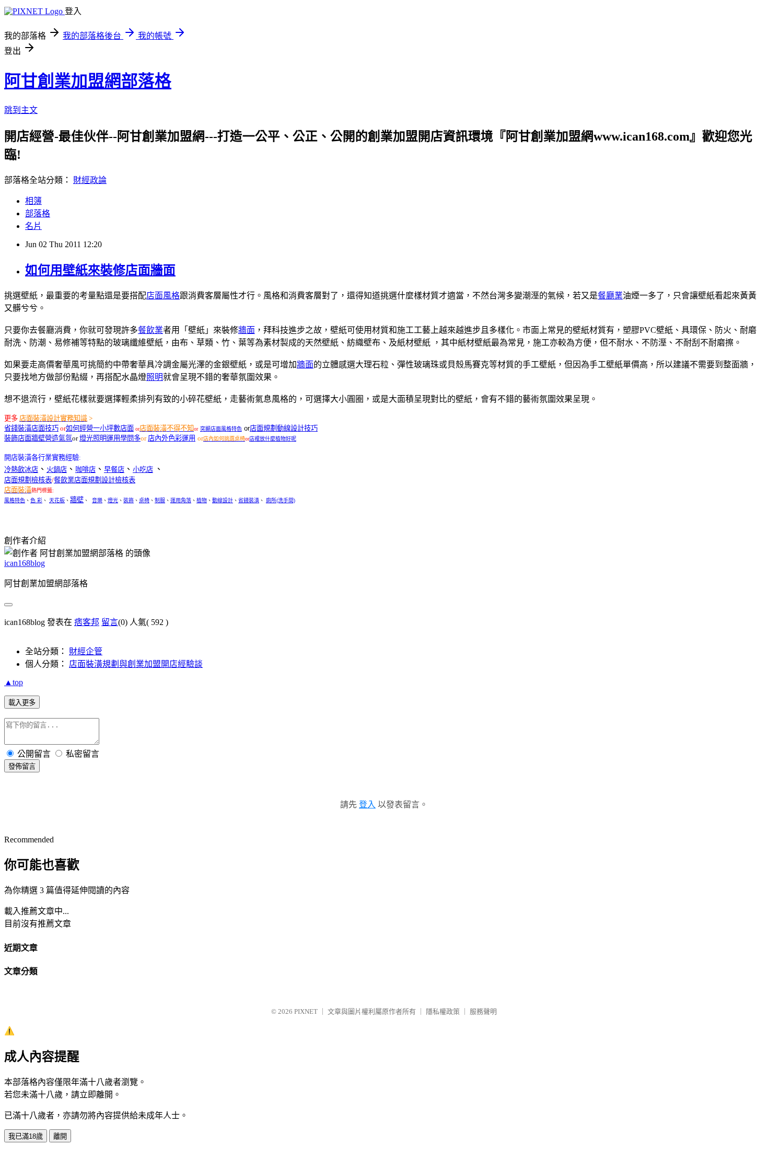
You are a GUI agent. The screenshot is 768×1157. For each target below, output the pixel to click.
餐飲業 (150, 330)
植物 (201, 500)
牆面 (246, 330)
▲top (13, 682)
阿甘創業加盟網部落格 (87, 81)
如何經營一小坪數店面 (100, 428)
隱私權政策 (443, 1011)
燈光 (113, 500)
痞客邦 (86, 622)
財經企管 (85, 651)
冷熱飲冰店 (21, 469)
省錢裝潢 (248, 500)
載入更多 (22, 703)
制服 (160, 500)
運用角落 (180, 500)
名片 (33, 226)
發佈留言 (22, 766)
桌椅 (144, 500)
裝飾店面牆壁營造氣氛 (38, 438)
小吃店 (143, 469)
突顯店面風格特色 (221, 429)
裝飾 (128, 500)
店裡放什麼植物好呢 (272, 439)
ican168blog (24, 563)
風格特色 (14, 500)
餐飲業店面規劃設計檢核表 (94, 480)
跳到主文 (21, 110)
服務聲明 (483, 1011)
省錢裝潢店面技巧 (31, 428)
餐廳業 (610, 295)
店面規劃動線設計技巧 (284, 428)
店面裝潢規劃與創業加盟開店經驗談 (136, 664)
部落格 (37, 213)
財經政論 (90, 180)
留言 (109, 622)
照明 (154, 377)
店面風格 (163, 295)
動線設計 (222, 500)
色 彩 (36, 500)
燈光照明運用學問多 (110, 438)
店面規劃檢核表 (28, 480)
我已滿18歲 (25, 1136)
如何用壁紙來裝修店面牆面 (100, 270)
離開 (60, 1136)
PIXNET (306, 1011)
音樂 (97, 500)
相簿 (33, 200)
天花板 (57, 500)
